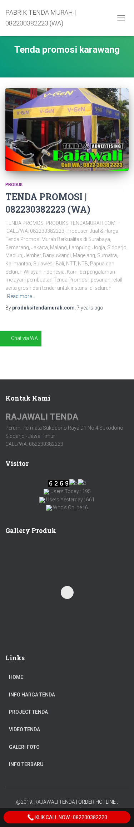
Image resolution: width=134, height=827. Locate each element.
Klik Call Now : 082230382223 (70, 817)
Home (16, 677)
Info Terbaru (26, 764)
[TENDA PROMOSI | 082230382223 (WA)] (67, 129)
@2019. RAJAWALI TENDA (45, 802)
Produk (14, 184)
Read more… (21, 296)
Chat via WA (24, 338)
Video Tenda (24, 729)
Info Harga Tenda (32, 695)
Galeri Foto (24, 747)
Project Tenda (28, 712)
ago (90, 308)
